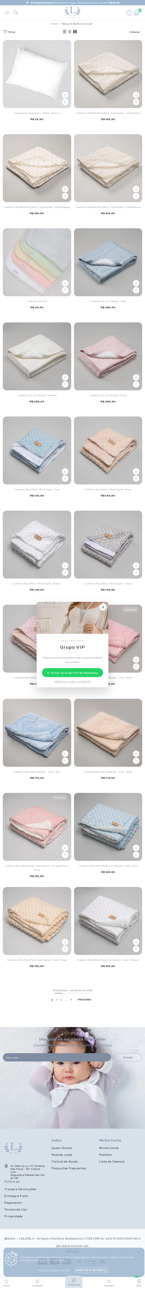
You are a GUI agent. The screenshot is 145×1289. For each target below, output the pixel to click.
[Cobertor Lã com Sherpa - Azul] (108, 262)
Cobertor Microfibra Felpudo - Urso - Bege (108, 771)
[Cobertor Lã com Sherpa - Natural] (37, 356)
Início (54, 23)
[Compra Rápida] (65, 290)
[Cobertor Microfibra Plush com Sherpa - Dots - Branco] (108, 921)
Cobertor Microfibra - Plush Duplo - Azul (37, 489)
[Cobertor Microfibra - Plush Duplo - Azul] (37, 450)
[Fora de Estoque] (136, 666)
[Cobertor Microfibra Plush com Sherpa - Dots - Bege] (37, 921)
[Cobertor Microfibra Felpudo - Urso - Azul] (37, 733)
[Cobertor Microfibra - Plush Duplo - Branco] (37, 545)
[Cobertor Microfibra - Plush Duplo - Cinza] (108, 545)
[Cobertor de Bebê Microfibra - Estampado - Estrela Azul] (108, 74)
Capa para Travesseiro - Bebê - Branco (36, 113)
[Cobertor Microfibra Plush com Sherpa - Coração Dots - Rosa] (37, 827)
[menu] (7, 12)
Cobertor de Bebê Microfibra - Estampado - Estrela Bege (37, 207)
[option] (72, 2)
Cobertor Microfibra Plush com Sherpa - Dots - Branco (108, 960)
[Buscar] (16, 12)
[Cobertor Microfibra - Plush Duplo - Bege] (108, 450)
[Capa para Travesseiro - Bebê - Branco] (37, 74)
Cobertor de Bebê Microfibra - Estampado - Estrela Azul (108, 113)
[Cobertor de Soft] (37, 262)
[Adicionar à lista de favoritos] (65, 95)
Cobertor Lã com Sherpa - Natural (37, 395)
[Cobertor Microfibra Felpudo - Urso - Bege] (108, 733)
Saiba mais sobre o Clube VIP (72, 681)
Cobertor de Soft (37, 301)
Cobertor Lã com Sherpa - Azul (108, 301)
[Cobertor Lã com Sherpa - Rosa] (108, 356)
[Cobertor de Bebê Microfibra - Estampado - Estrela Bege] (37, 168)
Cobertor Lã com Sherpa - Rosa (108, 395)
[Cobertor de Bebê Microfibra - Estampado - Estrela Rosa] (108, 168)
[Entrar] (129, 12)
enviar (128, 1057)
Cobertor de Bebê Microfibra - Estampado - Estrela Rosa (108, 207)
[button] (64, 31)
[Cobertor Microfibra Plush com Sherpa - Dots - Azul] (108, 827)
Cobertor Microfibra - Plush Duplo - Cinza (108, 583)
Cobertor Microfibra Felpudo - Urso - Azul (36, 771)
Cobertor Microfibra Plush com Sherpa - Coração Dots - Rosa (37, 868)
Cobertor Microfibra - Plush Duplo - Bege (108, 489)
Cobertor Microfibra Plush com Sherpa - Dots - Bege (37, 960)
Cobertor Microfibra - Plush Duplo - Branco (37, 583)
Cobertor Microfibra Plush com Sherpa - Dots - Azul (108, 865)
